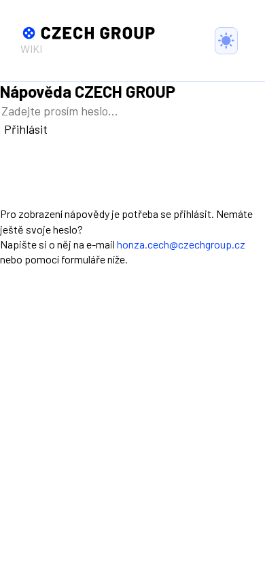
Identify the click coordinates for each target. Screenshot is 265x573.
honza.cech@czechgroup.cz (181, 244)
